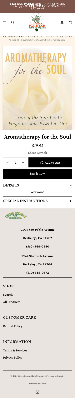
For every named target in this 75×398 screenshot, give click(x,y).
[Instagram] (37, 392)
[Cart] (70, 22)
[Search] (12, 22)
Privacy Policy (12, 357)
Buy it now (37, 173)
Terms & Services (15, 350)
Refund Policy (12, 326)
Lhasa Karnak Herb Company (31, 376)
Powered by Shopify (55, 376)
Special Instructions (25, 201)
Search (8, 294)
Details (11, 185)
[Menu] (4, 22)
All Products (11, 302)
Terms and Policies (37, 383)
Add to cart (52, 162)
